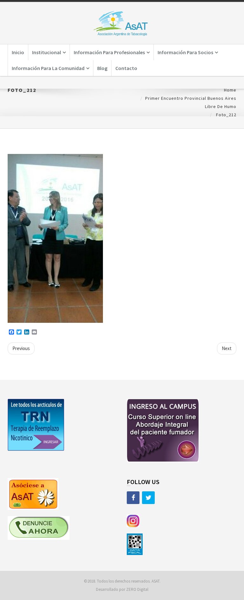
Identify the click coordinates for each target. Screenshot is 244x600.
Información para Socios (185, 52)
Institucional (46, 52)
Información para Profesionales (109, 52)
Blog (102, 68)
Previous (21, 348)
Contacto (126, 68)
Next (227, 348)
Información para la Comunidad (48, 68)
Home (230, 90)
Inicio (18, 52)
